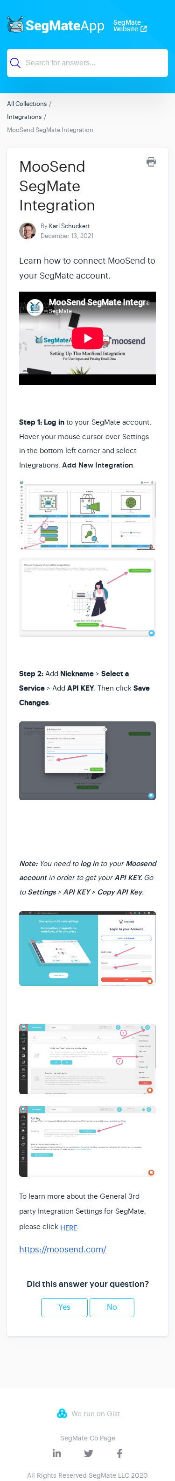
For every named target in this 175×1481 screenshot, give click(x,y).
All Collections (27, 104)
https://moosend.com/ (62, 1249)
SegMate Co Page (87, 1438)
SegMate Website (127, 25)
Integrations (24, 117)
